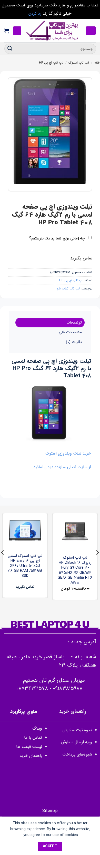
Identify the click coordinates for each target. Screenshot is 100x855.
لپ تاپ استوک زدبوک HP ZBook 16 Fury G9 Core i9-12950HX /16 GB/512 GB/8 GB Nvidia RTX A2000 (75, 570)
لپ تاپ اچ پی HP (51, 62)
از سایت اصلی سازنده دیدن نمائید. (61, 467)
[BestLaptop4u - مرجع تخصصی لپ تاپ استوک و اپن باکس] (52, 30)
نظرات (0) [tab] (74, 342)
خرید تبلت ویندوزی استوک (68, 453)
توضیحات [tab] (74, 322)
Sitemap (50, 811)
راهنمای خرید (30, 755)
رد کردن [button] (34, 13)
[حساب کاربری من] (17, 30)
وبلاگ (37, 728)
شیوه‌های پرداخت (77, 754)
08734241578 (32, 688)
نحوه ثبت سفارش (77, 730)
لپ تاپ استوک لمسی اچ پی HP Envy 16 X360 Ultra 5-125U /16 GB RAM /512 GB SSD (25, 566)
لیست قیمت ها (29, 746)
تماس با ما (33, 737)
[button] (91, 30)
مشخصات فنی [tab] (70, 332)
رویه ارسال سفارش (76, 742)
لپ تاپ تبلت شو (68, 288)
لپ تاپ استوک (78, 62)
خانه (97, 62)
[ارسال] (10, 49)
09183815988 (68, 688)
